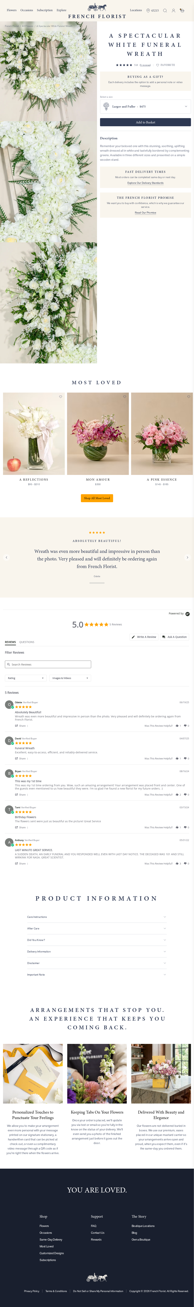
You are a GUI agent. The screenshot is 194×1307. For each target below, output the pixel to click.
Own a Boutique (141, 1240)
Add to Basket (145, 122)
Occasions (46, 1233)
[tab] (144, 637)
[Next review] (187, 557)
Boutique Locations (143, 1226)
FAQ (93, 1226)
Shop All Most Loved (97, 498)
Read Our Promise (145, 212)
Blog (134, 1233)
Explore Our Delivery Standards (146, 183)
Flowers (44, 1226)
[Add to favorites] (60, 396)
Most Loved (47, 1246)
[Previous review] (6, 557)
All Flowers (27, 26)
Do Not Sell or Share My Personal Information (98, 1291)
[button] (22, 725)
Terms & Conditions (56, 1291)
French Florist (12, 26)
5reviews (145, 65)
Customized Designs (52, 1253)
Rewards (96, 1240)
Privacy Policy (31, 1291)
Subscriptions (48, 1260)
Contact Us (97, 1233)
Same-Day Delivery (51, 1240)
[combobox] (26, 678)
